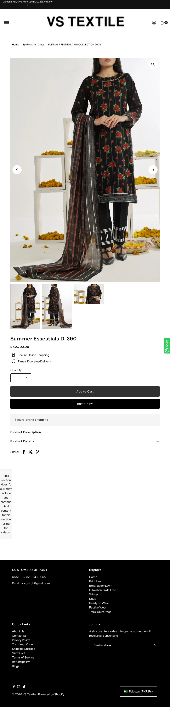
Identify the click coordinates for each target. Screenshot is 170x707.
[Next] (153, 169)
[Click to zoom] (153, 64)
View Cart (18, 653)
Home (15, 44)
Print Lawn (96, 581)
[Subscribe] (153, 645)
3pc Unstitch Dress (33, 44)
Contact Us (19, 636)
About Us (18, 631)
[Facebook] (14, 687)
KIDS (92, 599)
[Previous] (17, 169)
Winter (93, 594)
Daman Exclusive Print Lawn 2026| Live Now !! (27, 3)
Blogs (15, 666)
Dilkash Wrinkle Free (102, 590)
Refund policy (21, 662)
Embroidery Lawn (100, 586)
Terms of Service (23, 657)
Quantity (16, 370)
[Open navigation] (6, 22)
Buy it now (85, 404)
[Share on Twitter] (30, 452)
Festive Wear (97, 607)
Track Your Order (100, 612)
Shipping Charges (23, 649)
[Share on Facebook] (24, 452)
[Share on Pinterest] (37, 452)
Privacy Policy (21, 640)
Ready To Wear (99, 603)
